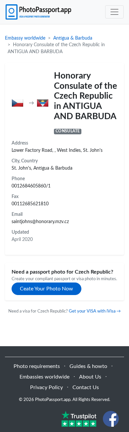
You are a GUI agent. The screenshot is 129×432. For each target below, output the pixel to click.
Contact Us (85, 387)
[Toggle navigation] (114, 11)
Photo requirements (37, 366)
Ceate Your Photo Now (46, 288)
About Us (90, 377)
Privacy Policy (46, 387)
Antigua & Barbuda (72, 38)
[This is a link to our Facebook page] (111, 418)
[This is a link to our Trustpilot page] (79, 418)
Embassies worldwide (44, 377)
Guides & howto (88, 366)
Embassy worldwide (25, 38)
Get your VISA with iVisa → (95, 311)
